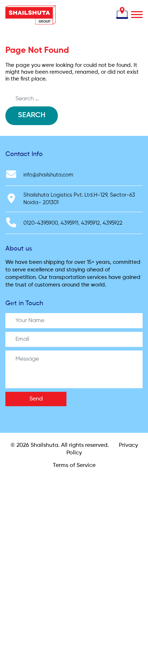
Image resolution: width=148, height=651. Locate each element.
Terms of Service (74, 465)
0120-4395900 (40, 223)
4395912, (91, 223)
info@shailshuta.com (48, 175)
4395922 (112, 223)
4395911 (69, 223)
